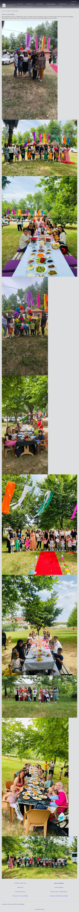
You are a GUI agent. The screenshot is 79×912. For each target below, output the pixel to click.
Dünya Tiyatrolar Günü (20, 891)
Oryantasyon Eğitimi (58, 887)
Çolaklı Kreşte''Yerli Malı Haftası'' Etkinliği (59, 896)
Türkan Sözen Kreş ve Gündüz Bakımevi (58, 891)
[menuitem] (20, 4)
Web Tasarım (41, 909)
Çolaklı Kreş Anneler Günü (20, 883)
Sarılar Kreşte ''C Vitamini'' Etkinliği (20, 896)
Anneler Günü (20, 887)
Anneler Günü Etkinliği (59, 883)
